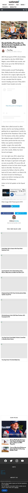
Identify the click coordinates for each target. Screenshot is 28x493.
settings (16, 487)
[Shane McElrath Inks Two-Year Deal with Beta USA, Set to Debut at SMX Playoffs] (5, 442)
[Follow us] (24, 9)
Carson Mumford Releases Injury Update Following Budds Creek (18, 449)
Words (22, 4)
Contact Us (3, 470)
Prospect (11, 4)
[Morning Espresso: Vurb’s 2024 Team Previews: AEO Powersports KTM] (14, 306)
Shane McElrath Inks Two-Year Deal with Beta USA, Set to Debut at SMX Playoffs (17, 442)
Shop (2, 471)
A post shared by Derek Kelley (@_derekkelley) (15, 121)
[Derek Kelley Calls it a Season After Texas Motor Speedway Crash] (14, 239)
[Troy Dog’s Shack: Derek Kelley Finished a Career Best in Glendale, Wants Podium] (14, 328)
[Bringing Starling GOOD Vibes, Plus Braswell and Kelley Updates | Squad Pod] (14, 284)
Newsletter (13, 7)
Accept (4, 490)
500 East (4, 4)
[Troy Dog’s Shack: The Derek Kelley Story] (14, 350)
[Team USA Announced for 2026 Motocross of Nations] (14, 429)
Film (17, 4)
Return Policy (3, 472)
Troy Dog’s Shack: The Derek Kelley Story (11, 359)
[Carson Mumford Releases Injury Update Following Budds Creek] (5, 449)
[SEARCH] (26, 9)
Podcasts (5, 7)
